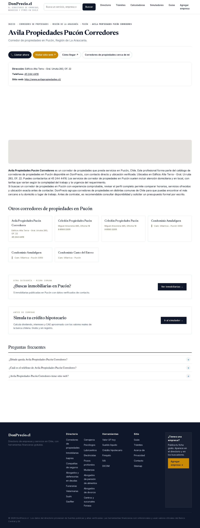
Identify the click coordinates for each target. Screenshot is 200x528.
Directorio (105, 5)
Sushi (69, 496)
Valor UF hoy (109, 439)
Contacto (138, 460)
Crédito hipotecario (112, 450)
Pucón (85, 24)
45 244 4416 (31, 74)
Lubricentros (90, 450)
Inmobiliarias (72, 453)
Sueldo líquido (109, 445)
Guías (172, 5)
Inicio (11, 24)
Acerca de (139, 450)
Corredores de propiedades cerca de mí (107, 54)
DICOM (106, 466)
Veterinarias (72, 491)
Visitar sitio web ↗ (45, 54)
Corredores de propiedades (33, 24)
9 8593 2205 (64, 229)
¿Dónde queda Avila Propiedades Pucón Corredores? (38, 359)
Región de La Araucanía (65, 24)
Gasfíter (70, 501)
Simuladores (157, 5)
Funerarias (71, 486)
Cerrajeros (89, 439)
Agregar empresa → (177, 463)
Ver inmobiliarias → (172, 286)
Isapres (70, 458)
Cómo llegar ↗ (70, 54)
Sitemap (138, 466)
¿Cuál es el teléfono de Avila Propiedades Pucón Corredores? (42, 367)
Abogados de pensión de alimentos (90, 479)
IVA (104, 460)
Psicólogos (89, 445)
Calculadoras (137, 5)
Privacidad (139, 455)
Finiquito (106, 455)
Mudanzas (89, 470)
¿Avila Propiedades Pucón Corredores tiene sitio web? (39, 376)
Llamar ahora (20, 54)
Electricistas (90, 455)
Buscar (89, 6)
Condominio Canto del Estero (76, 252)
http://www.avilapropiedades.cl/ (43, 79)
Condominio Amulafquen (166, 221)
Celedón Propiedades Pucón (75, 221)
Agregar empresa (185, 7)
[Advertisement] (100, 113)
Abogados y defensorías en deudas (72, 476)
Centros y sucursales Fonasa (89, 501)
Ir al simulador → (173, 320)
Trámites (120, 5)
